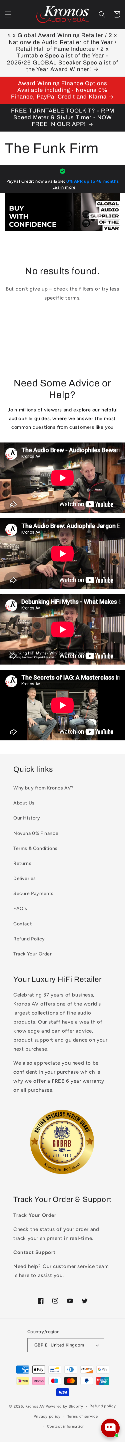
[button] (8, 14)
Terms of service (82, 1416)
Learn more (64, 187)
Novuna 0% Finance (35, 833)
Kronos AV (35, 1406)
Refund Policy (29, 939)
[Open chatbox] (110, 1428)
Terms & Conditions (35, 848)
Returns (22, 863)
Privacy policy (47, 1416)
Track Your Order (32, 954)
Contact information (66, 1426)
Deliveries (24, 878)
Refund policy (103, 1406)
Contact (22, 924)
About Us (24, 803)
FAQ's (20, 908)
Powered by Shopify (64, 1406)
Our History (26, 818)
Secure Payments (33, 893)
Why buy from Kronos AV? (43, 788)
